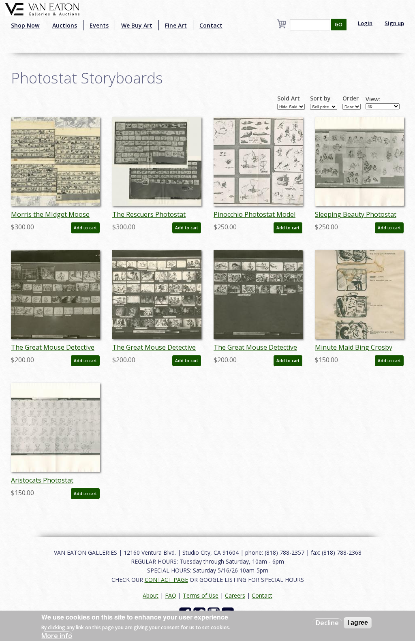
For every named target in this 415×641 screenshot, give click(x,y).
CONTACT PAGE (166, 579)
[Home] (42, 8)
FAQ (170, 595)
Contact (210, 25)
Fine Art (176, 25)
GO (338, 24)
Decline (327, 622)
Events (99, 25)
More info (56, 635)
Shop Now (25, 25)
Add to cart (85, 228)
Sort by (320, 98)
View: (373, 99)
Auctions (64, 25)
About (150, 595)
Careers (235, 595)
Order (350, 98)
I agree (357, 622)
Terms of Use (200, 595)
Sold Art (288, 98)
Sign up (394, 23)
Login (365, 23)
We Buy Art (136, 25)
